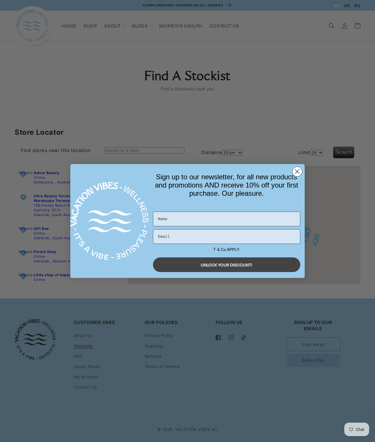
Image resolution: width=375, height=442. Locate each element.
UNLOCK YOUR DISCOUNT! (226, 264)
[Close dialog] (297, 171)
